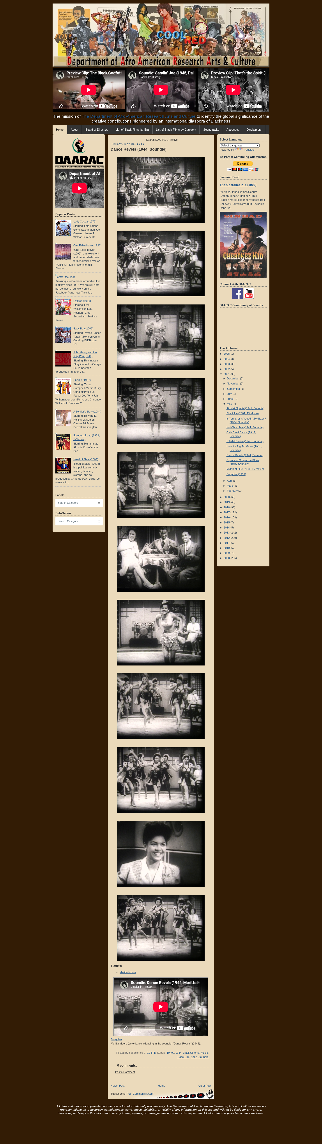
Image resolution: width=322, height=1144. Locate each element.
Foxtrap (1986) (82, 300)
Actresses (232, 129)
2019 (227, 502)
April (230, 480)
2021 (227, 374)
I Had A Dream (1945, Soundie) (245, 441)
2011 (227, 542)
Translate (249, 149)
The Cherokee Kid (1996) (238, 185)
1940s (170, 1052)
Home (161, 1085)
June (230, 398)
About (74, 129)
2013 (227, 532)
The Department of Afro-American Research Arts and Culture (139, 116)
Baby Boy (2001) (83, 328)
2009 (227, 553)
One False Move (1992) (87, 245)
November (233, 383)
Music (204, 1052)
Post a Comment (125, 1072)
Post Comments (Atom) (140, 1093)
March (231, 485)
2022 (227, 369)
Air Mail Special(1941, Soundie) (245, 408)
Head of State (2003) (85, 459)
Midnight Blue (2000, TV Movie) (245, 469)
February (232, 490)
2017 (227, 512)
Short (194, 1057)
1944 (178, 1052)
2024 (227, 359)
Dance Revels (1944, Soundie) (138, 149)
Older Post (204, 1085)
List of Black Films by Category (176, 129)
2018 (227, 507)
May (230, 404)
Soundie (203, 1057)
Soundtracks (211, 129)
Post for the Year (65, 277)
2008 (227, 558)
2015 (227, 522)
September (234, 388)
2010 (227, 548)
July (229, 393)
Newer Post (117, 1085)
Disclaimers (254, 129)
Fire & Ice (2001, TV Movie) (242, 413)
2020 (227, 497)
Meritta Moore (128, 972)
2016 (227, 517)
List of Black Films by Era (132, 129)
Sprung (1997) (82, 380)
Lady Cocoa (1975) (84, 221)
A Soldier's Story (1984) (87, 411)
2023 (227, 364)
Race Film (183, 1057)
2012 (227, 537)
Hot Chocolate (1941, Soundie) (245, 427)
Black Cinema (191, 1052)
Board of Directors (96, 129)
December (233, 378)
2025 (227, 353)
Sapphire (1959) (236, 474)
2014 (227, 527)
